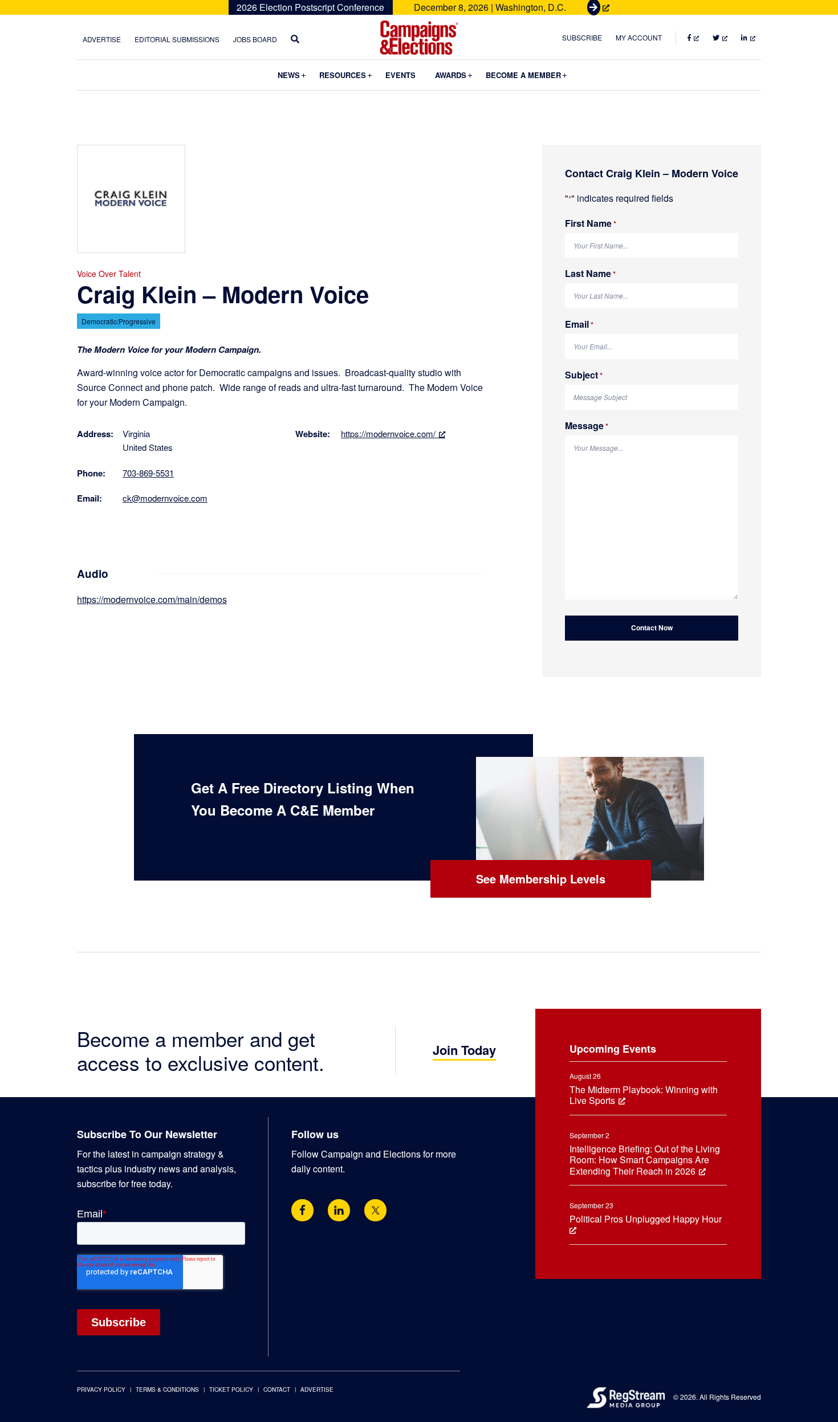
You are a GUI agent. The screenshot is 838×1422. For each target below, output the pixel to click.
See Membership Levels (540, 878)
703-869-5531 (148, 473)
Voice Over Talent (109, 273)
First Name (590, 224)
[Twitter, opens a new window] (375, 1210)
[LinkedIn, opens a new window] (339, 1210)
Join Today (464, 1050)
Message (586, 426)
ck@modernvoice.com (165, 498)
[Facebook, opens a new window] (302, 1210)
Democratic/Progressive (119, 321)
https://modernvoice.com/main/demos (152, 599)
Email (579, 324)
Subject (584, 375)
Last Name (590, 274)
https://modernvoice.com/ (388, 433)
